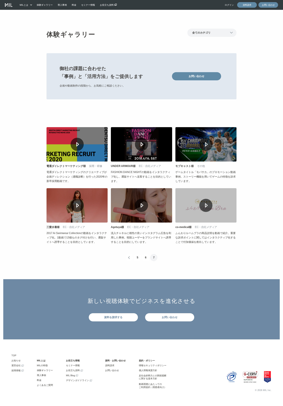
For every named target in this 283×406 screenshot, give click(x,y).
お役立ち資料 (107, 5)
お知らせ (16, 360)
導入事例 (62, 5)
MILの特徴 (42, 365)
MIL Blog (70, 375)
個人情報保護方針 (148, 370)
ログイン (229, 5)
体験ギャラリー (45, 5)
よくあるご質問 (45, 385)
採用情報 (16, 370)
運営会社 (16, 365)
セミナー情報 (88, 5)
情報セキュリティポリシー (152, 365)
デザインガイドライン (77, 380)
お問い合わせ (268, 5)
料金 (74, 5)
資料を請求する (113, 317)
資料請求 (247, 5)
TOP (13, 355)
